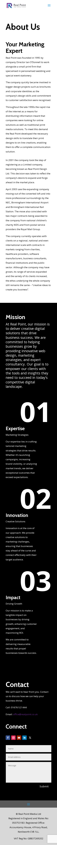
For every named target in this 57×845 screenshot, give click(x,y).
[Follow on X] (30, 737)
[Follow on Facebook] (8, 737)
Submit (44, 786)
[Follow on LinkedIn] (24, 737)
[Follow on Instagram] (13, 737)
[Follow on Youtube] (19, 737)
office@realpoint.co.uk (25, 714)
